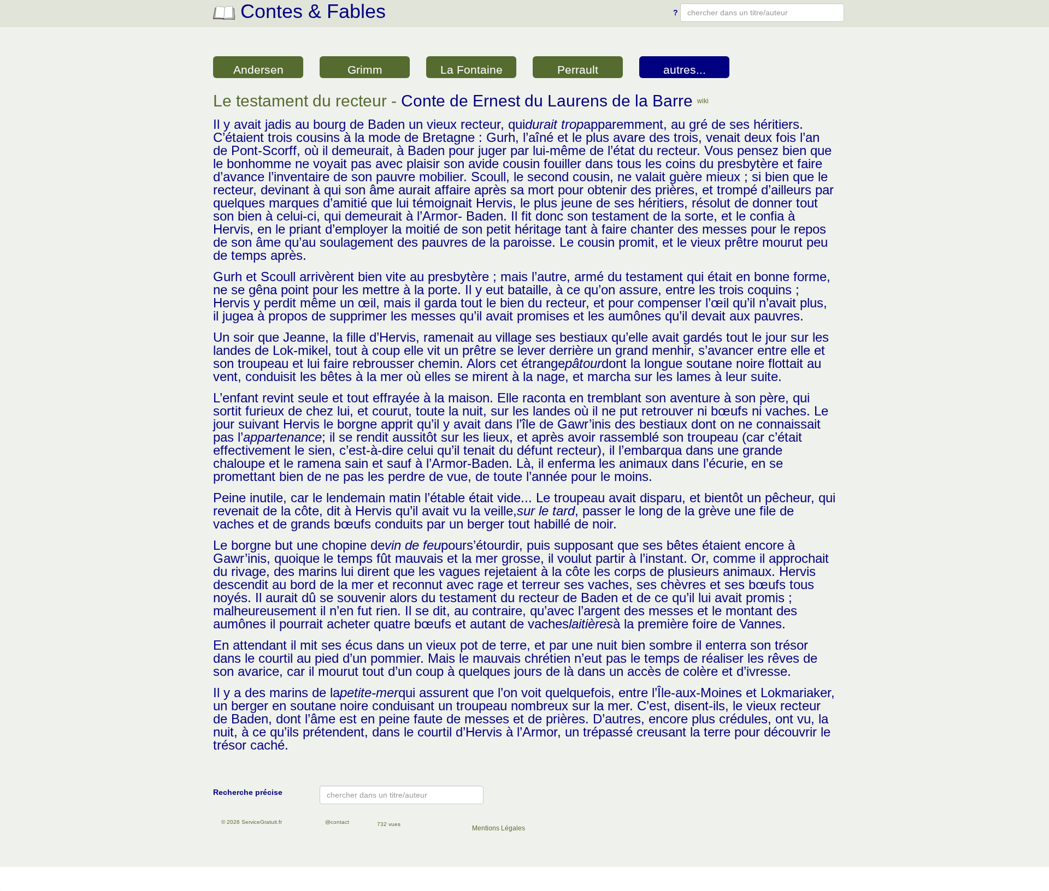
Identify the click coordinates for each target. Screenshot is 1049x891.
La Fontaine (471, 69)
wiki (703, 101)
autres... (684, 69)
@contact (337, 822)
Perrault (577, 69)
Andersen (258, 69)
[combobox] (762, 12)
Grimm (364, 69)
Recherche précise (247, 792)
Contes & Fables (310, 11)
